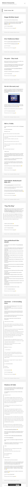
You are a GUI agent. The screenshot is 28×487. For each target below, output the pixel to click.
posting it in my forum (14, 43)
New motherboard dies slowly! (11, 241)
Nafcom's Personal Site (8, 3)
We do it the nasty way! (11, 86)
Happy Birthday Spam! (11, 17)
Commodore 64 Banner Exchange (10, 91)
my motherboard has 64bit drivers (12, 429)
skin (9, 45)
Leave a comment (17, 32)
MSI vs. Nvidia (8, 123)
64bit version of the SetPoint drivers (17, 435)
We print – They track (11, 58)
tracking (11, 73)
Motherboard (9, 193)
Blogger (9, 227)
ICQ (8, 45)
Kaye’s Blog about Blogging (8, 210)
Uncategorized (12, 32)
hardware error (13, 193)
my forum (14, 75)
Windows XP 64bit (10, 385)
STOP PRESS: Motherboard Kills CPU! (12, 181)
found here (8, 391)
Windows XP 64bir (12, 474)
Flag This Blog (13, 211)
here (7, 432)
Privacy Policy (6, 485)
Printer (9, 73)
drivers (9, 474)
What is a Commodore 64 (8, 90)
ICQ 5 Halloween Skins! (11, 39)
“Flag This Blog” (9, 206)
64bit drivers (11, 437)
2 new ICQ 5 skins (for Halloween (12, 41)
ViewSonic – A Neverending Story (13, 302)
